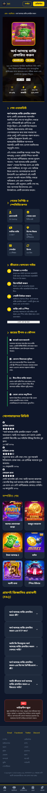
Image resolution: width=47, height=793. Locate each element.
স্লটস (4, 751)
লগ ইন (28, 80)
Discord (36, 733)
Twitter (28, 733)
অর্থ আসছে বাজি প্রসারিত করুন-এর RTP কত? (21, 629)
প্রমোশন (27, 751)
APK (26, 743)
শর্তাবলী (27, 762)
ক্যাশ (25, 755)
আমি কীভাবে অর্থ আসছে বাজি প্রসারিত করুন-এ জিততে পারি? (20, 684)
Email (9, 733)
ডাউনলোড (23, 790)
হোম (6, 14)
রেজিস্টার (38, 4)
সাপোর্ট (26, 759)
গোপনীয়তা (6, 766)
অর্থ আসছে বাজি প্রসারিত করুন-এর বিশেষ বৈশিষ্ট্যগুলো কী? (22, 665)
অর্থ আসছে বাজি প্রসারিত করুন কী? (21, 614)
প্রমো (32, 790)
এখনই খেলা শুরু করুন (23, 322)
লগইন (27, 4)
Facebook (18, 733)
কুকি (4, 762)
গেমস (26, 747)
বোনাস (42, 790)
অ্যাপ (4, 747)
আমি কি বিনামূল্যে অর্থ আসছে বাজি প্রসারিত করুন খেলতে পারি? (21, 646)
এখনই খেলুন (20, 80)
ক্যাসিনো (11, 14)
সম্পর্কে (5, 759)
